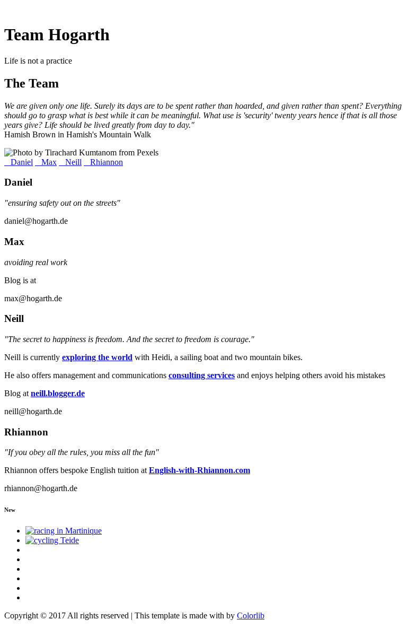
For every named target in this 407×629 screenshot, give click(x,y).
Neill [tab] (73, 162)
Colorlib (250, 615)
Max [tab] (49, 162)
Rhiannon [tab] (106, 162)
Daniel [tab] (22, 162)
